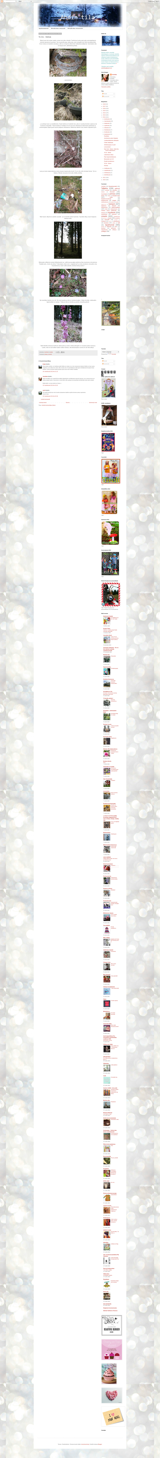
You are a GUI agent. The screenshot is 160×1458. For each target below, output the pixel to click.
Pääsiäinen (113, 1101)
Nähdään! (113, 889)
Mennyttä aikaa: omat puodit (58, 28)
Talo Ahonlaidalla (107, 779)
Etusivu (68, 402)
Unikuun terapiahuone (109, 987)
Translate (113, 354)
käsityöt (112, 204)
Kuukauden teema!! (107, 1040)
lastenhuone (104, 207)
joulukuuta (107, 119)
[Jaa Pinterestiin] (64, 352)
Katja (44, 364)
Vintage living (106, 962)
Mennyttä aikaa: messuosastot (75, 28)
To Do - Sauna (107, 163)
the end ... (113, 1182)
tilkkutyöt (109, 226)
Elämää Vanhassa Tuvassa (110, 1310)
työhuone (113, 228)
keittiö (111, 197)
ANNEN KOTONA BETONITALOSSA (115, 940)
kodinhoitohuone (105, 202)
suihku (113, 222)
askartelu (114, 190)
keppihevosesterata (106, 198)
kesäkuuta (107, 132)
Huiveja (106, 165)
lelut (106, 209)
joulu (102, 195)
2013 (104, 115)
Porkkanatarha (107, 876)
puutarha (117, 218)
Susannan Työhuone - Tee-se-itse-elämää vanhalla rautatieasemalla (111, 649)
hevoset (112, 192)
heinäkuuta (107, 130)
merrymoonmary (85, 1444)
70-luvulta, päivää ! (108, 698)
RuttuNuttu (106, 1279)
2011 (104, 177)
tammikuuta (107, 174)
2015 (104, 110)
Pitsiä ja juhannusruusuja (109, 1193)
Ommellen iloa (114, 1077)
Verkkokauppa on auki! (110, 144)
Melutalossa (106, 1011)
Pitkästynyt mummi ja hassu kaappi (114, 752)
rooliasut (103, 221)
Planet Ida (105, 1291)
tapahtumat (109, 225)
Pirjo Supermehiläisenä (110, 157)
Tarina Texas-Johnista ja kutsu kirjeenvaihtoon (115, 638)
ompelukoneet (117, 216)
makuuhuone (114, 209)
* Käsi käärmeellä (115, 988)
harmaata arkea (107, 736)
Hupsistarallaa (107, 667)
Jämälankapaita (114, 668)
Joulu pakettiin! (114, 975)
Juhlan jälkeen (114, 1064)
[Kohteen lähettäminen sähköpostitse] (57, 352)
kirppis (114, 200)
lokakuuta (106, 123)
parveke (104, 218)
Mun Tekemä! (106, 974)
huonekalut (104, 194)
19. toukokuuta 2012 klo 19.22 (50, 385)
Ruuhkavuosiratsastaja (109, 803)
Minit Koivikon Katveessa (110, 845)
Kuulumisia (113, 951)
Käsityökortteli (113, 186)
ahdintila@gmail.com (106, 68)
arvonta (107, 190)
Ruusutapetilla (107, 1156)
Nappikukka (113, 738)
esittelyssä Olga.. (115, 1243)
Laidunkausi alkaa (108, 154)
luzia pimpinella (107, 1304)
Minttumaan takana (108, 913)
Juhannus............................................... (115, 867)
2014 (104, 113)
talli (119, 223)
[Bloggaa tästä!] (58, 352)
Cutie (104, 1075)
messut (103, 212)
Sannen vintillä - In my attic (110, 1088)
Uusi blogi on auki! (107, 1114)
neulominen (104, 214)
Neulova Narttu (107, 761)
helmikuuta (107, 172)
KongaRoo (106, 1168)
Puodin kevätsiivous (109, 161)
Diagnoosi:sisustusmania (110, 1308)
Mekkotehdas (106, 832)
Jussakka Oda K (107, 635)
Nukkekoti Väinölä (108, 616)
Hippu (104, 999)
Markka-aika (106, 1100)
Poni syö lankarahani (108, 1268)
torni (116, 226)
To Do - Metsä (107, 152)
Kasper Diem (106, 628)
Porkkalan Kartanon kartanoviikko (114, 682)
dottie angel (106, 1181)
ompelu (104, 216)
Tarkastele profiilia (105, 87)
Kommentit (106, 96)
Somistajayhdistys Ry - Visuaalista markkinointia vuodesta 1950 (110, 1037)
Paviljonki (113, 780)
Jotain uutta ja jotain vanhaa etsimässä (114, 1221)
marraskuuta (107, 121)
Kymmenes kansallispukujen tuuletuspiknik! (114, 769)
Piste (104, 762)
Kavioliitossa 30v (107, 691)
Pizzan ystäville (114, 1157)
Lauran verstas (107, 1205)
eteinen (103, 191)
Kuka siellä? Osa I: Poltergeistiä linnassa (115, 1047)
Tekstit (105, 93)
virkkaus (114, 229)
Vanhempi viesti (93, 402)
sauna (110, 221)
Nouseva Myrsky (107, 1112)
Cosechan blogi (107, 1023)
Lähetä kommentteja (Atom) (48, 405)
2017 (104, 106)
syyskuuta (107, 125)
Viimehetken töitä (115, 1119)
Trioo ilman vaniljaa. (107, 1269)
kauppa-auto (116, 195)
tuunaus (103, 228)
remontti (50, 354)
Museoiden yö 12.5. (109, 159)
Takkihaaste (113, 834)
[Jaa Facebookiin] (62, 352)
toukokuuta (107, 134)
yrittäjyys (103, 231)
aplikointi (117, 188)
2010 (104, 179)
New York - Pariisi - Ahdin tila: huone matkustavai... (111, 149)
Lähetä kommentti (45, 399)
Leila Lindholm (107, 857)
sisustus (106, 223)
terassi (102, 226)
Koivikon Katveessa (108, 679)
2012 (104, 117)
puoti (109, 218)
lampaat (114, 205)
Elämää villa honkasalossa (110, 749)
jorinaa (46, 354)
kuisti (117, 202)
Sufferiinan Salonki (108, 950)
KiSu (112, 1145)
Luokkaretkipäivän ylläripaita (111, 140)
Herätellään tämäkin (107, 1275)
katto (109, 195)
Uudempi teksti (42, 402)
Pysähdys (106, 136)
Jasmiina (45, 376)
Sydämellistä (114, 1194)
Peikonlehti (113, 656)
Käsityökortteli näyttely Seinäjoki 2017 (115, 904)
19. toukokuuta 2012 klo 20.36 (50, 396)
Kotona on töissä (107, 888)
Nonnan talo (106, 654)
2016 (104, 108)
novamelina (106, 791)
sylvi (44, 390)
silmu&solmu (116, 221)
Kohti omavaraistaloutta (109, 1118)
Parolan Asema (107, 724)
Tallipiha (104, 188)
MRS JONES (106, 937)
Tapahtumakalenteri (44, 28)
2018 (104, 104)
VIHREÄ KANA (107, 1230)
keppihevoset (104, 200)
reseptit (116, 219)
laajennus (103, 205)
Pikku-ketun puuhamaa (109, 1144)
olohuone (114, 214)
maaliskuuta (107, 170)
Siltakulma (106, 1063)
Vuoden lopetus (114, 1000)
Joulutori (103, 186)
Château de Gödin (108, 1044)
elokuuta (106, 127)
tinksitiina (105, 1242)
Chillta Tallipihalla (108, 142)
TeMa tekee (106, 1274)
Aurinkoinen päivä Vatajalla (111, 138)
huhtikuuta (107, 168)
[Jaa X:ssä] (60, 352)
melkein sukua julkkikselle (108, 210)
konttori (112, 202)
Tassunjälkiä (106, 925)
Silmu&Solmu (106, 1056)
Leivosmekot (107, 147)
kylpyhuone (103, 204)
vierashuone (104, 229)
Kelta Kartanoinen (108, 864)
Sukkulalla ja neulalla (108, 766)
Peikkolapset (106, 1217)
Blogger (100, 1444)
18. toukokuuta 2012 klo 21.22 (50, 371)
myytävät (111, 212)
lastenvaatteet (116, 207)
